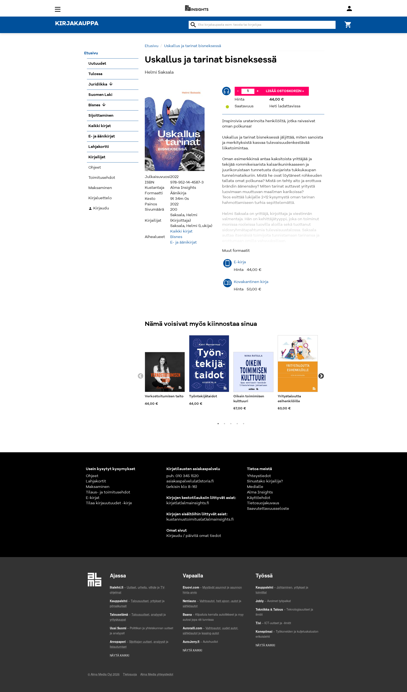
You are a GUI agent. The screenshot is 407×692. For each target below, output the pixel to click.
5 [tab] (243, 424)
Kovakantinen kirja (251, 282)
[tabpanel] (165, 371)
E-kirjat (92, 498)
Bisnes (176, 237)
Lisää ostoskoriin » (285, 91)
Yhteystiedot (259, 476)
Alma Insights (260, 492)
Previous (140, 376)
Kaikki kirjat (181, 231)
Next (321, 376)
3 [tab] (231, 424)
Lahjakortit (96, 481)
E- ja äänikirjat (183, 242)
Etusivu (151, 46)
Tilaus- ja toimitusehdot (108, 492)
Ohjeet (92, 476)
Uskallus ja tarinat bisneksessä (192, 46)
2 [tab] (224, 424)
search (193, 24)
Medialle (255, 487)
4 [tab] (237, 424)
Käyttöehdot (258, 498)
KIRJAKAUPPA (76, 24)
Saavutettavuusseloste (268, 509)
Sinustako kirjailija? (265, 481)
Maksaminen (97, 487)
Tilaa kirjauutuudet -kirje (109, 503)
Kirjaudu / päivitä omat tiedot (193, 536)
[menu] (58, 9)
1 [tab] (218, 424)
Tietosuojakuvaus (263, 503)
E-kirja (240, 262)
